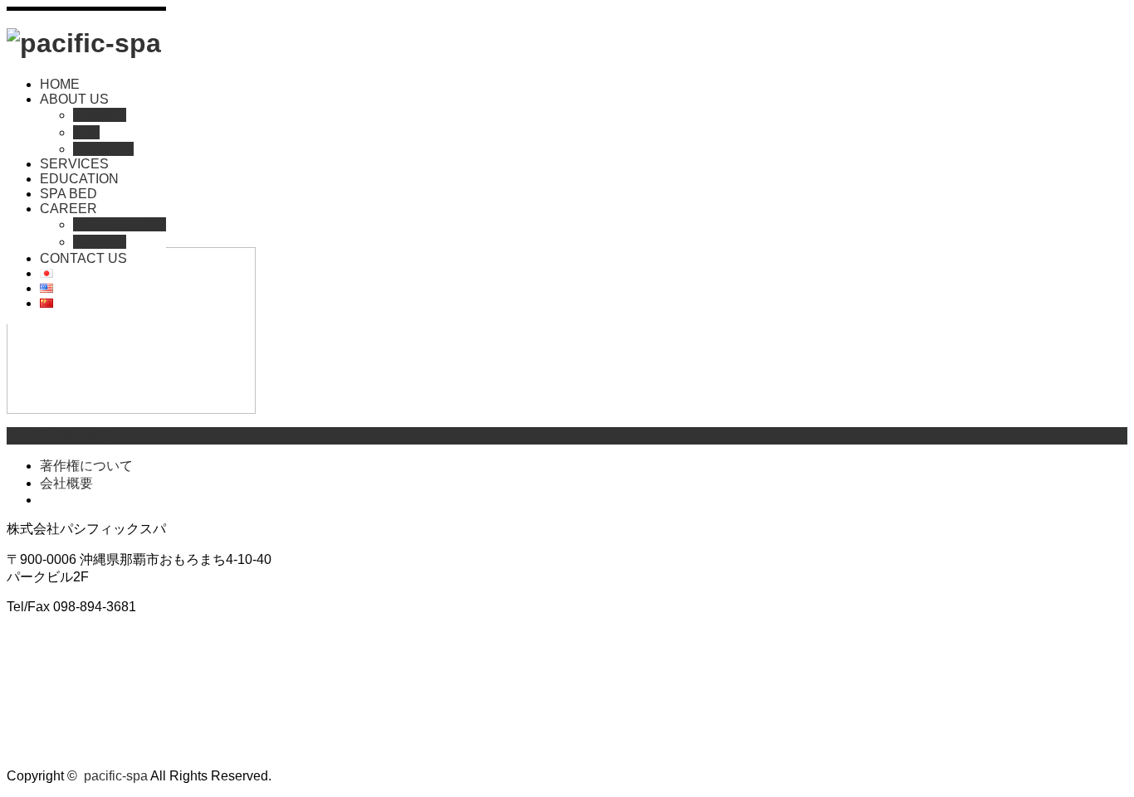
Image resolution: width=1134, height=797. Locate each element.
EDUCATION (79, 179)
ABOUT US (74, 99)
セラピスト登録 (119, 224)
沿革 (86, 132)
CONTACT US (83, 258)
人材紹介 (99, 242)
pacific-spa (116, 776)
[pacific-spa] (84, 43)
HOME (60, 84)
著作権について (86, 466)
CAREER (68, 209)
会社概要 (99, 115)
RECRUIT (103, 149)
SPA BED (68, 194)
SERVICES (74, 164)
